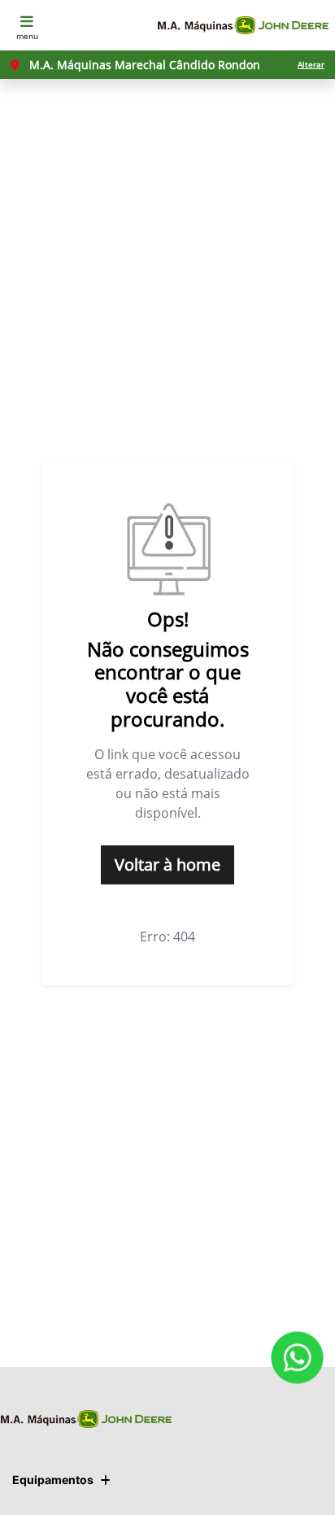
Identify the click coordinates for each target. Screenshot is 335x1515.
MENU (27, 35)
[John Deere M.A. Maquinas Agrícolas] (242, 25)
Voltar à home (167, 864)
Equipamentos (53, 1480)
